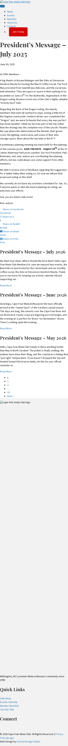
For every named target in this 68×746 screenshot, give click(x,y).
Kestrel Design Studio (28, 741)
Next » (10, 396)
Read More (6, 285)
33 (8, 392)
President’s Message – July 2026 (32, 252)
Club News (5, 698)
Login (11, 738)
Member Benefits (9, 706)
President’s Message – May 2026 (33, 338)
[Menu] (2, 6)
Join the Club (7, 709)
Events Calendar (9, 702)
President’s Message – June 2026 (33, 295)
